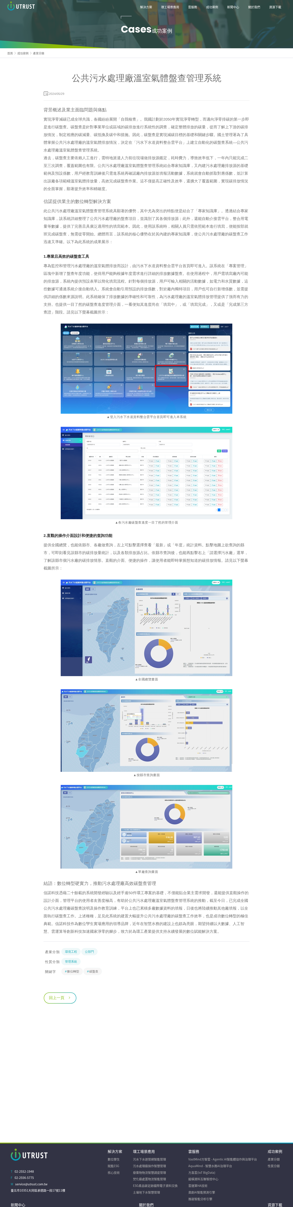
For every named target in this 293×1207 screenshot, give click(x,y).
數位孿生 (114, 1159)
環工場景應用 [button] (170, 7)
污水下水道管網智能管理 (149, 1159)
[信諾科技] (39, 7)
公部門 (89, 951)
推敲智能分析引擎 (200, 1199)
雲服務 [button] (192, 7)
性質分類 (274, 1166)
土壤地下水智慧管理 (146, 1192)
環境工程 (71, 951)
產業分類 (38, 53)
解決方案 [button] (146, 7)
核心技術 (114, 1172)
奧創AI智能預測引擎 (201, 1192)
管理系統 (71, 961)
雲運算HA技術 (197, 1185)
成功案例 (23, 53)
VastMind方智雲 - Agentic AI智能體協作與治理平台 (222, 1159)
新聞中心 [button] (233, 7)
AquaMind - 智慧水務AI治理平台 (210, 1166)
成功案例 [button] (212, 7)
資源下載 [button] (275, 7)
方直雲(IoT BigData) (201, 1172)
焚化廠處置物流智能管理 (149, 1179)
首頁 (10, 53)
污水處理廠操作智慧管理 (149, 1166)
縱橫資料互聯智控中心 (203, 1179)
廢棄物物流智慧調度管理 (149, 1172)
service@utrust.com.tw (31, 1184)
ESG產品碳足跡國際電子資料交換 (155, 1185)
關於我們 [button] (254, 7)
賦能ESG (113, 1166)
